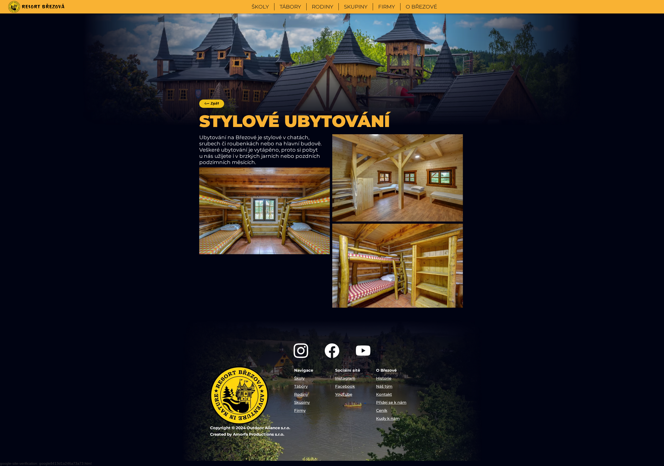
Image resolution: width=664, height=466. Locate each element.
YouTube (343, 394)
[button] (260, 6)
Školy (299, 378)
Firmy (300, 410)
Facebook (345, 386)
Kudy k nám (388, 418)
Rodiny (301, 394)
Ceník (381, 410)
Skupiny (302, 402)
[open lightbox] (264, 210)
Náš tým (384, 386)
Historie (383, 378)
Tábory (301, 386)
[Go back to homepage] (250, 395)
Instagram (345, 378)
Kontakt (384, 394)
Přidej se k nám (391, 402)
